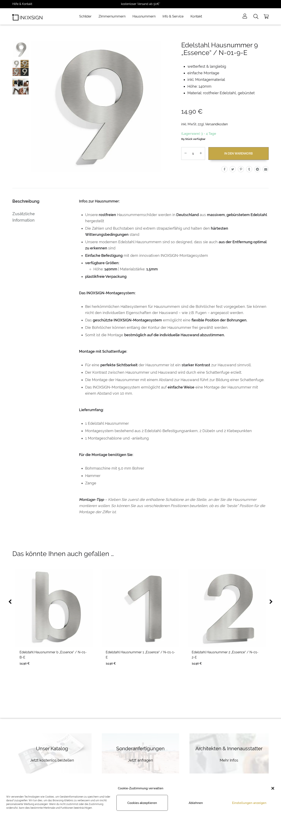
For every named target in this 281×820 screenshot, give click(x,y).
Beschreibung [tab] (25, 201)
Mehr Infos (229, 760)
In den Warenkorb (238, 153)
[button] (273, 788)
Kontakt (196, 16)
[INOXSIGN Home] (27, 16)
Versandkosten (216, 124)
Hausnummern (144, 16)
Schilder (85, 16)
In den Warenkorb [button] (44, 669)
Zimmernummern (112, 16)
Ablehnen (196, 803)
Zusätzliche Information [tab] (23, 217)
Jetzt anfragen (140, 760)
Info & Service (173, 16)
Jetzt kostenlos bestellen (52, 760)
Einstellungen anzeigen (249, 803)
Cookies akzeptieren (142, 803)
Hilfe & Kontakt (22, 4)
